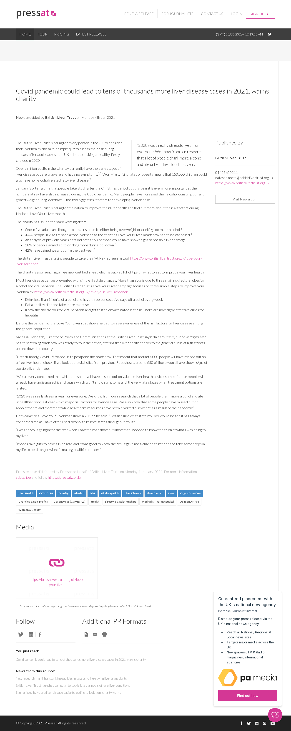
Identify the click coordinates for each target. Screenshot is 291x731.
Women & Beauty (29, 509)
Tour (42, 34)
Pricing (61, 34)
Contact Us (212, 13)
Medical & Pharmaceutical (158, 501)
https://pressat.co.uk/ (64, 477)
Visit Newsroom (245, 199)
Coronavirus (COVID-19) (69, 501)
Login (236, 13)
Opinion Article (189, 501)
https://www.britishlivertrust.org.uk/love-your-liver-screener (81, 292)
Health (95, 501)
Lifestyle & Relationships (120, 501)
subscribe (23, 477)
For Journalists (177, 13)
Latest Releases (91, 34)
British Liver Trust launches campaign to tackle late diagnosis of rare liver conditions (73, 685)
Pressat (51, 723)
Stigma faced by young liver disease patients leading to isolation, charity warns (68, 692)
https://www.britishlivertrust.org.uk (242, 183)
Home (25, 34)
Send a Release (139, 13)
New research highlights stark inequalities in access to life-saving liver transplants (71, 678)
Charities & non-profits (33, 501)
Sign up (257, 14)
